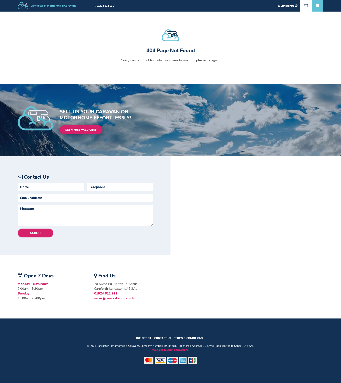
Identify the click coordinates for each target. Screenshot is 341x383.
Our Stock (143, 338)
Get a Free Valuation (81, 130)
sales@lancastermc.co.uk (114, 298)
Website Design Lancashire (170, 350)
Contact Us (162, 338)
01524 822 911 (105, 293)
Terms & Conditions (188, 338)
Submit (35, 233)
